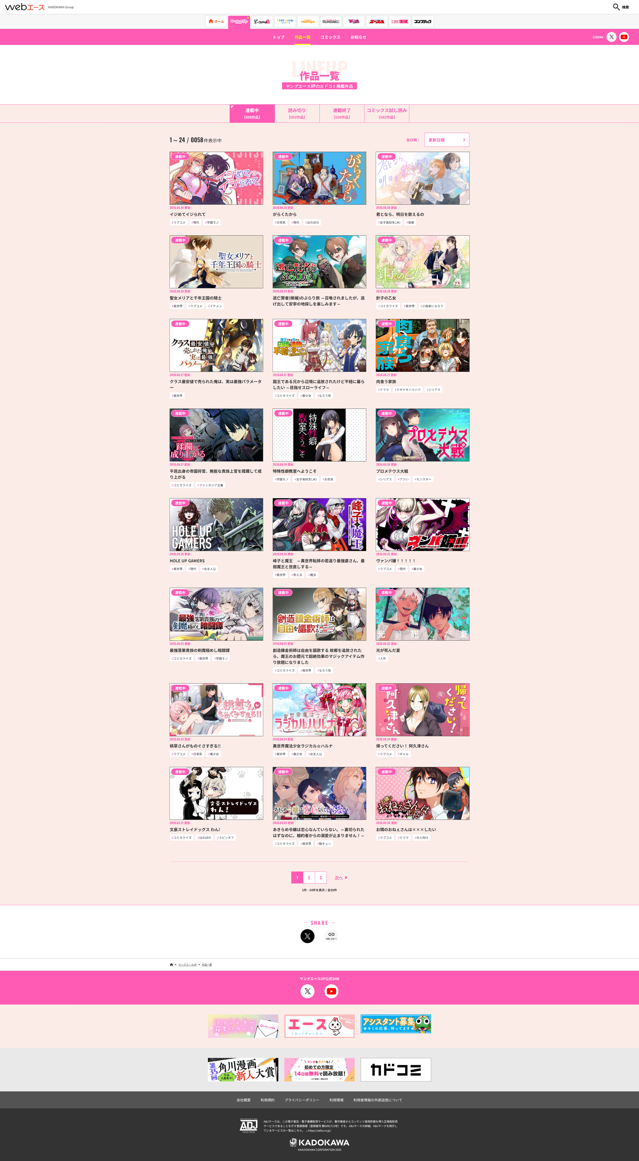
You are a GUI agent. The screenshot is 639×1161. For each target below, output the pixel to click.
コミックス (330, 37)
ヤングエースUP (187, 964)
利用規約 (268, 1099)
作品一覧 (303, 37)
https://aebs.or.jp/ (319, 1130)
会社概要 (244, 1099)
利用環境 (336, 1099)
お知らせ (358, 37)
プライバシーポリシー (302, 1099)
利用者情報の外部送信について (377, 1099)
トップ (279, 37)
